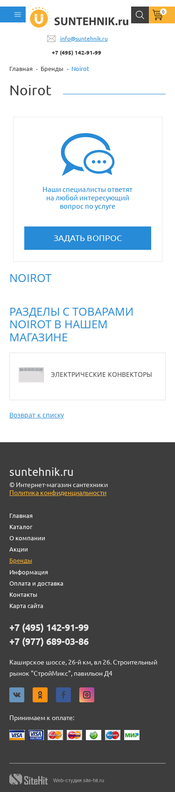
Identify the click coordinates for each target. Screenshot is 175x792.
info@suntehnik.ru (84, 38)
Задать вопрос (88, 238)
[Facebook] (63, 694)
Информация (28, 572)
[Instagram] (86, 694)
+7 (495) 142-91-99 (76, 52)
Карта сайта (26, 605)
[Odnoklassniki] (40, 694)
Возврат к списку (36, 414)
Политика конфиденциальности (57, 492)
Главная (21, 515)
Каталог (20, 526)
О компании (27, 538)
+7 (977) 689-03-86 (49, 641)
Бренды (20, 560)
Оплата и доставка (36, 583)
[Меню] (13, 14)
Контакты (23, 594)
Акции (18, 549)
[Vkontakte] (16, 694)
